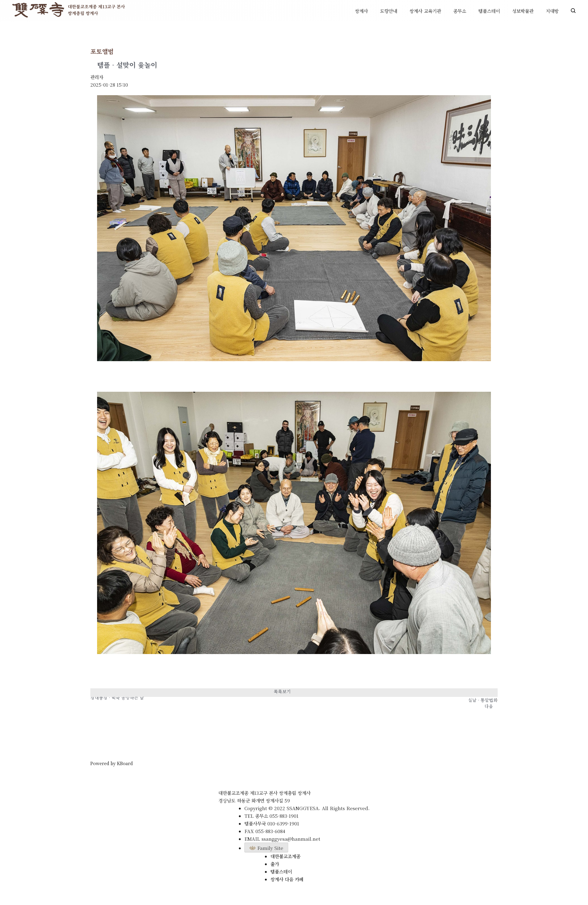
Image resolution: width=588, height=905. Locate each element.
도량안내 (388, 11)
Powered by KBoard (111, 763)
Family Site (269, 848)
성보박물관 (522, 11)
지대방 (552, 11)
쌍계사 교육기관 (425, 11)
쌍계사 (361, 11)
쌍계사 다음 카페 (286, 879)
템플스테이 (489, 11)
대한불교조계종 (285, 856)
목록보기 (282, 691)
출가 (274, 864)
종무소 (459, 11)
